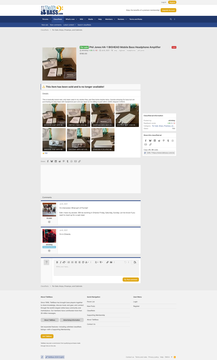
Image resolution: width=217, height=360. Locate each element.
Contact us (91, 324)
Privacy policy (153, 357)
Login (135, 302)
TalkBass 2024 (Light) (55, 357)
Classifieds (91, 311)
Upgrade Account (168, 10)
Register (136, 306)
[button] (50, 19)
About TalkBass (92, 320)
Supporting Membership (96, 315)
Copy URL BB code (151, 150)
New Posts (91, 306)
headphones (131, 50)
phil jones (141, 50)
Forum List (91, 302)
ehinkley (85, 50)
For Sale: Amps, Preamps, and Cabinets (166, 126)
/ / (93, 50)
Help (162, 357)
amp (115, 50)
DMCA (167, 357)
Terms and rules (141, 357)
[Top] (171, 357)
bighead (122, 50)
